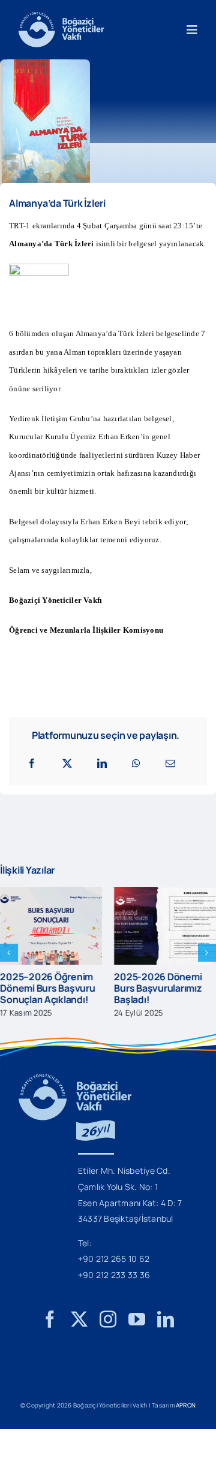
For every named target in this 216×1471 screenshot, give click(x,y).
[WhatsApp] (136, 763)
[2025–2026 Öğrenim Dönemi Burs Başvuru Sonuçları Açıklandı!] (51, 893)
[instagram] (108, 1319)
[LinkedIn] (102, 763)
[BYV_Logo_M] (61, 16)
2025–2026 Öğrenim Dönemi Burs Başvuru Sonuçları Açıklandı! (47, 988)
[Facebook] (32, 763)
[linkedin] (165, 1319)
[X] (67, 763)
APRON (186, 1405)
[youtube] (136, 1319)
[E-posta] (170, 763)
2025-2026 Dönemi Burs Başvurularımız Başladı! (158, 988)
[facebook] (49, 1319)
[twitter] (79, 1319)
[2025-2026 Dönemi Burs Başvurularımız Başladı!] (165, 893)
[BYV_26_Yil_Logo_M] (75, 1078)
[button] (9, 953)
